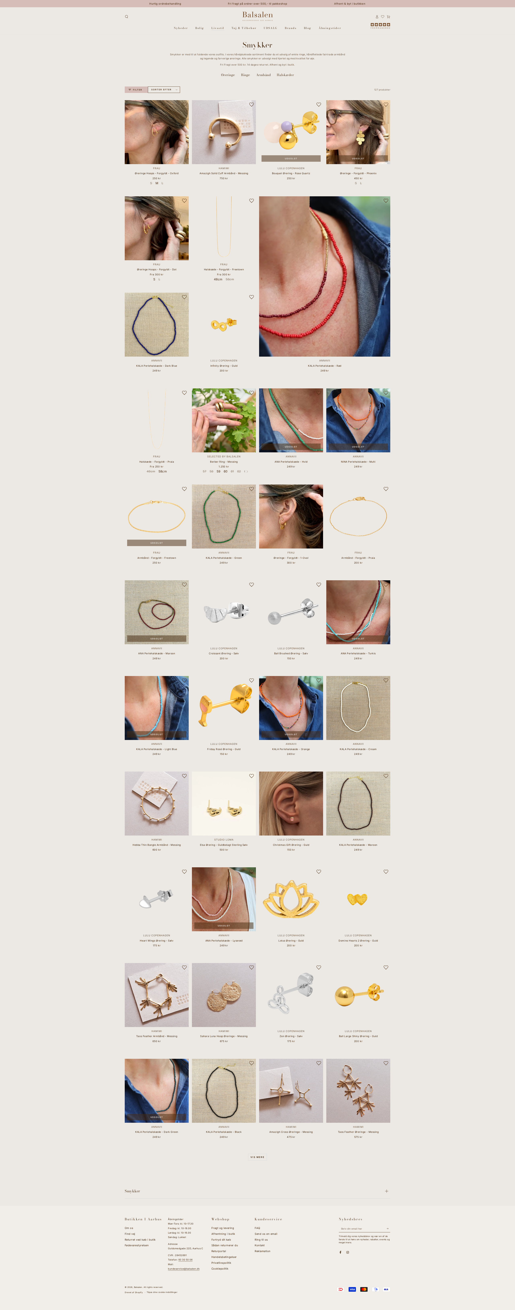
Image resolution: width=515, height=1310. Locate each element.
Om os (129, 1228)
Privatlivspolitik (221, 1262)
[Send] (388, 1228)
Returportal (218, 1251)
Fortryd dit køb (221, 1239)
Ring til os (261, 1239)
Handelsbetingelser (224, 1257)
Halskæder (285, 75)
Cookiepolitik (219, 1268)
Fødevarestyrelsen (137, 1245)
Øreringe (228, 75)
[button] (126, 16)
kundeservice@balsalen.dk (184, 1268)
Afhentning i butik (223, 1233)
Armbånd (263, 75)
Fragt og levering (222, 1228)
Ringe (245, 75)
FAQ (257, 1228)
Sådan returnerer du (224, 1245)
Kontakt (260, 1245)
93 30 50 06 (185, 1259)
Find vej (130, 1233)
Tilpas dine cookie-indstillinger (162, 1292)
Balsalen (138, 1287)
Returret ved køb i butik (140, 1239)
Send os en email (266, 1233)
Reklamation (262, 1251)
